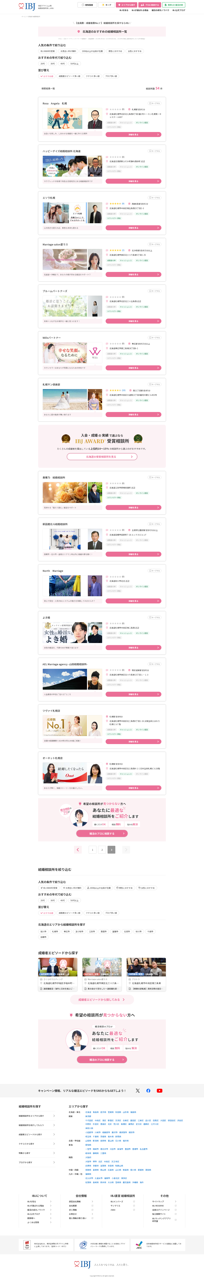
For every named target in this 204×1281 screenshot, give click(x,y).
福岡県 (88, 1174)
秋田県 (118, 1112)
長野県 (103, 1141)
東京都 (88, 1116)
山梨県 (88, 1141)
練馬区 (131, 1124)
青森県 (96, 1112)
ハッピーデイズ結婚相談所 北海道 (61, 151)
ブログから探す (25, 1162)
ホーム (24, 16)
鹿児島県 (127, 1182)
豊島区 (103, 1124)
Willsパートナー (52, 337)
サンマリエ (115, 1206)
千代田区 (89, 1120)
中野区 (88, 1124)
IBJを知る (123, 10)
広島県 (111, 1170)
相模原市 (106, 1132)
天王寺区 (115, 1161)
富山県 (111, 1141)
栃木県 (111, 1136)
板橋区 (124, 1124)
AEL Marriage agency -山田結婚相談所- (65, 664)
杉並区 (96, 1124)
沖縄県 (135, 1182)
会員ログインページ (161, 1210)
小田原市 (89, 1132)
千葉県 (96, 1136)
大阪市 (88, 1161)
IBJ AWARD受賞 (48, 51)
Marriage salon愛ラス (55, 244)
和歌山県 (119, 1166)
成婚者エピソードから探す (30, 1134)
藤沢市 (115, 1132)
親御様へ (31, 1218)
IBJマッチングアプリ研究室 (161, 1219)
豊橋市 (135, 1149)
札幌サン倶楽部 (51, 384)
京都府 (96, 1166)
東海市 (120, 1149)
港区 (104, 1120)
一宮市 (88, 1149)
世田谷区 (172, 1120)
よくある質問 (33, 1222)
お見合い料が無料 (68, 51)
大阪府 (88, 1157)
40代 (63, 63)
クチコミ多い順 (93, 76)
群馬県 (118, 1136)
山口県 (118, 1170)
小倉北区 (115, 1178)
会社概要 (73, 1206)
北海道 (88, 1112)
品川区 (148, 1120)
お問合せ (73, 1214)
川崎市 (98, 1132)
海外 (142, 1182)
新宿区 (111, 1120)
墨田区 (133, 1120)
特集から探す (24, 1153)
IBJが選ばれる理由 (140, 10)
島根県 (96, 1170)
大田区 (163, 1120)
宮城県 (111, 1112)
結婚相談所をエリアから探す (31, 1115)
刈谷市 (113, 1149)
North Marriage (53, 570)
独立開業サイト (159, 1214)
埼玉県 (88, 1136)
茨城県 (103, 1136)
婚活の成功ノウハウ (160, 10)
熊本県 (103, 1182)
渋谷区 (180, 1120)
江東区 (141, 1120)
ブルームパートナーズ (55, 291)
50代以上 (74, 63)
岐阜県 (88, 1153)
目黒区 (156, 1120)
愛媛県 (141, 1170)
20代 (43, 63)
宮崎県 (118, 1182)
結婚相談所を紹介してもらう (31, 1125)
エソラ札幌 (49, 197)
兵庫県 (88, 1166)
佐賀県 (88, 1182)
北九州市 (89, 1178)
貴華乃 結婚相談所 (54, 477)
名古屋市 (144, 1149)
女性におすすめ (135, 51)
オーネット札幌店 (53, 758)
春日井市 (104, 1149)
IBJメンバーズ (117, 1201)
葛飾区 (146, 1124)
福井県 (126, 1141)
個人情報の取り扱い (77, 1218)
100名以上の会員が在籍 (92, 51)
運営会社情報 (75, 1201)
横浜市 (131, 1132)
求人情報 (73, 1210)
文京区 (118, 1120)
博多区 (124, 1178)
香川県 (133, 1170)
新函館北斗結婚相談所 (55, 524)
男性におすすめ (115, 51)
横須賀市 (123, 1132)
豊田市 (128, 1149)
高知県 (148, 1170)
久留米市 (99, 1178)
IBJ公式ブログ (178, 10)
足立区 (139, 1124)
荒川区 (116, 1124)
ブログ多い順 (111, 76)
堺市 (95, 1161)
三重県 (103, 1153)
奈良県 (111, 1166)
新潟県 (96, 1141)
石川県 (118, 1141)
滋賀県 (103, 1166)
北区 (110, 1124)
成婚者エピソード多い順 (69, 76)
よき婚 (46, 617)
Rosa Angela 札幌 (55, 103)
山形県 (126, 1112)
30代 (53, 63)
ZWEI (113, 1210)
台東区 (126, 1120)
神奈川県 (89, 1128)
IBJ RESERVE (158, 1206)
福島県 (133, 1112)
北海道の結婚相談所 (34, 16)
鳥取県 (88, 1170)
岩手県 (103, 1112)
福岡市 (107, 1178)
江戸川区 (155, 1124)
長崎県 (96, 1182)
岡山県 (103, 1170)
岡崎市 (96, 1149)
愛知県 (88, 1145)
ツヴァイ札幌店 (51, 710)
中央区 (98, 1120)
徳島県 (126, 1170)
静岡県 (96, 1153)
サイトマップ (158, 1201)
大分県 (111, 1182)
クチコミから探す (26, 1143)
